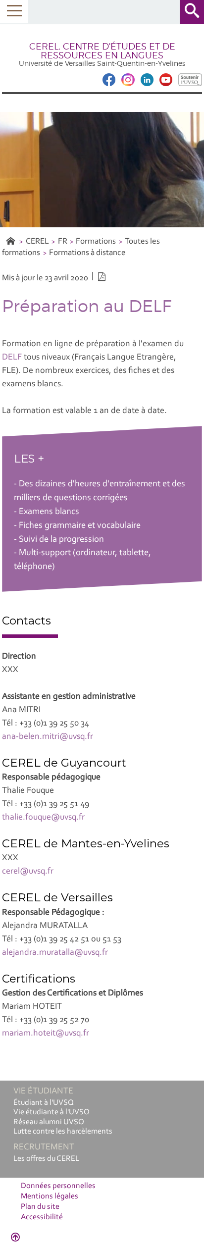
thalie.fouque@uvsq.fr (43, 817)
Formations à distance (87, 253)
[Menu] (14, 11)
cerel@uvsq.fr (27, 871)
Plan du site (40, 1207)
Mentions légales (49, 1196)
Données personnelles (58, 1186)
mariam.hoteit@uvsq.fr (45, 1033)
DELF (12, 357)
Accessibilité (42, 1217)
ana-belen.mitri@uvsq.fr (47, 736)
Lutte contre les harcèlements (62, 1132)
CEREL (37, 241)
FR (62, 241)
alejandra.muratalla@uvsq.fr (55, 952)
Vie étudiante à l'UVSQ (51, 1112)
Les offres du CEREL (46, 1159)
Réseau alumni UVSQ (48, 1122)
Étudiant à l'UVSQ (43, 1103)
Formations (96, 241)
